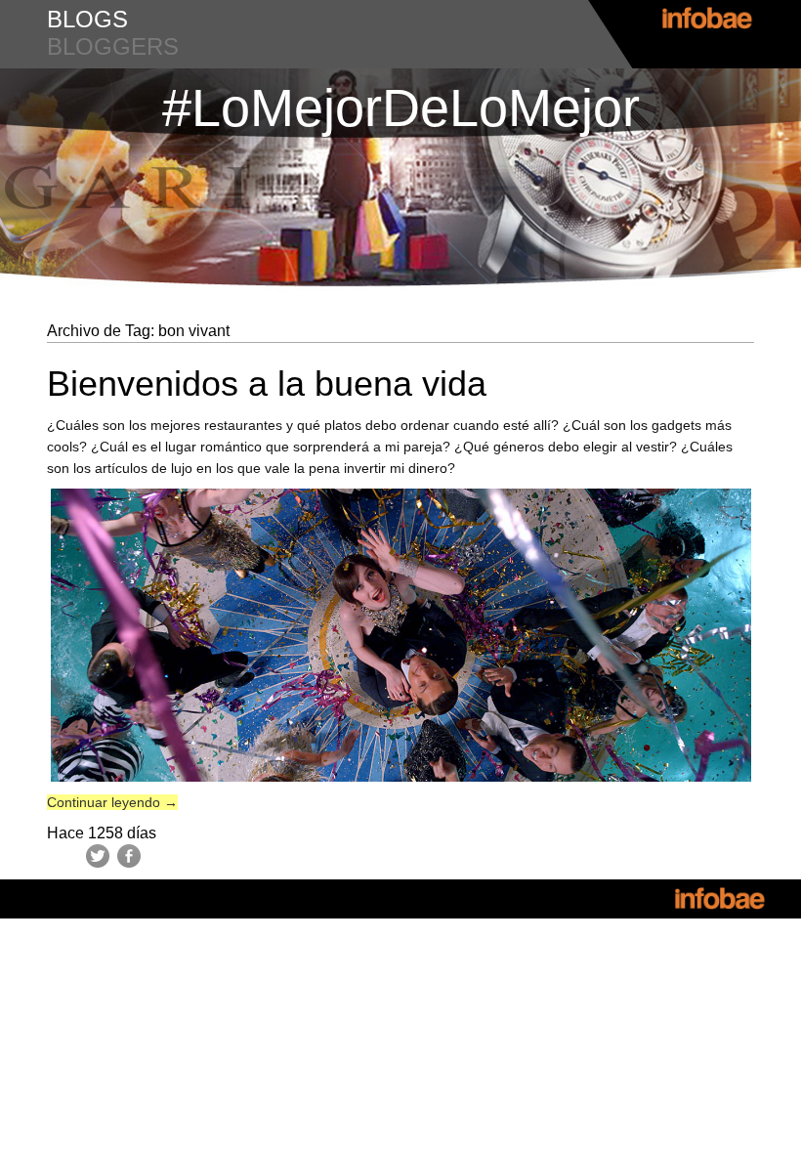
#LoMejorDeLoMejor (401, 107)
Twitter (97, 856)
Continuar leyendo (112, 802)
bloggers (113, 46)
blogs (87, 19)
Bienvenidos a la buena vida (266, 383)
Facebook (129, 856)
